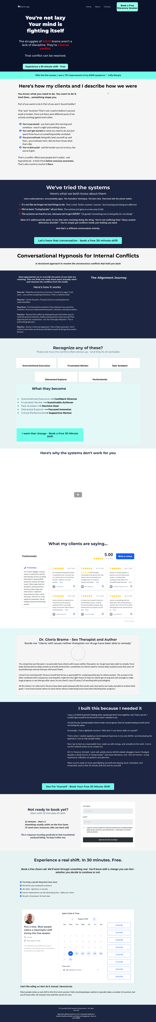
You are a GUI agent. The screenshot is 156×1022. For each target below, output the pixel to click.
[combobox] (81, 970)
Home (88, 7)
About (97, 7)
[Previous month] (72, 919)
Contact (107, 7)
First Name (86, 806)
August (81, 919)
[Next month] (94, 919)
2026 (86, 919)
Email (85, 817)
